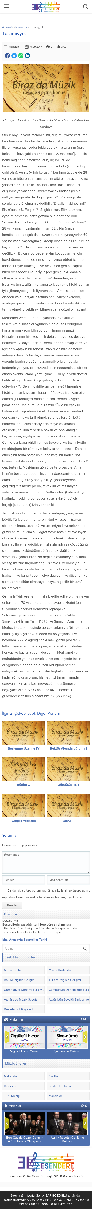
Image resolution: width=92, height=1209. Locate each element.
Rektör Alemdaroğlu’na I (68, 748)
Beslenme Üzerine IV (23, 748)
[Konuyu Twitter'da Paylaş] (14, 56)
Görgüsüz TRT (68, 785)
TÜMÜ (84, 1019)
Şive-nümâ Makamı (67, 1051)
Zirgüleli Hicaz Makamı (24, 1051)
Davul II (68, 821)
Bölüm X (23, 785)
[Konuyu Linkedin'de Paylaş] (27, 56)
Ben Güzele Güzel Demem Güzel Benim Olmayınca (24, 1139)
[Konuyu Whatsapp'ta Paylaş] (21, 56)
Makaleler (21, 27)
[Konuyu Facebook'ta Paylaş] (7, 56)
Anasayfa (7, 27)
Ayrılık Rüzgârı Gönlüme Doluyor (67, 1139)
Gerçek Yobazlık (24, 821)
